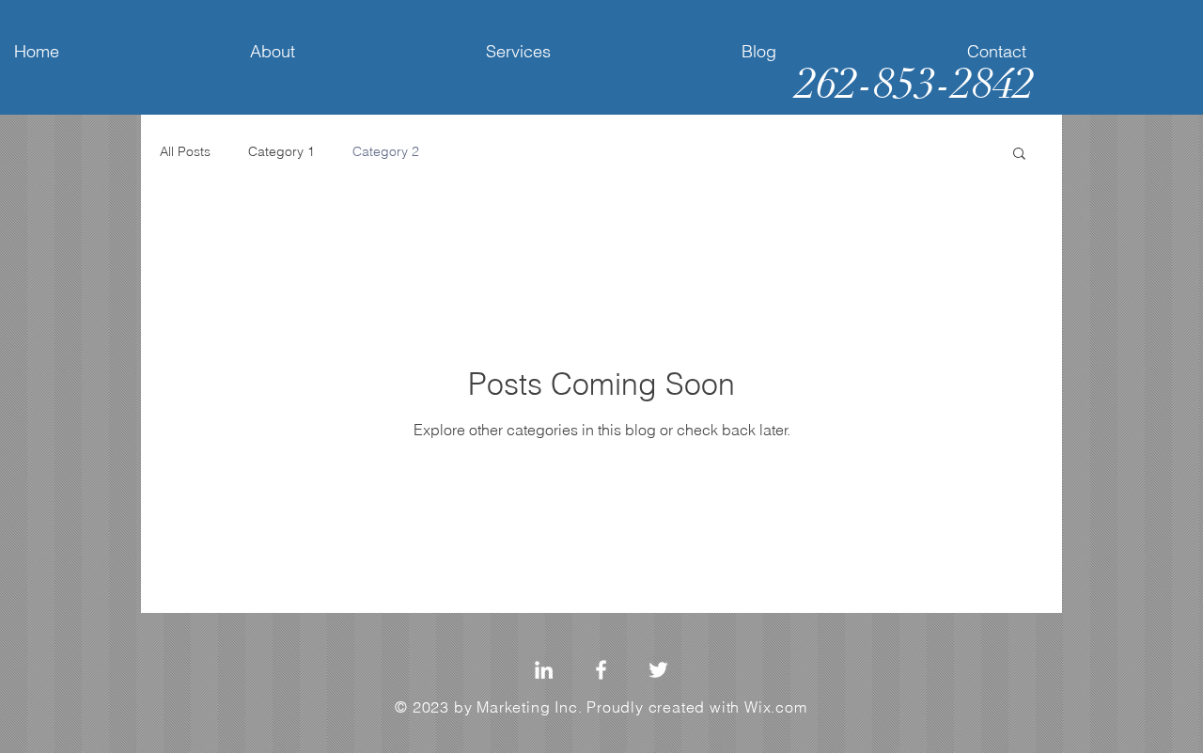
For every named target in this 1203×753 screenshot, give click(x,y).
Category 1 (281, 151)
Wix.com (775, 707)
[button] (1019, 155)
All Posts (185, 151)
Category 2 (385, 151)
